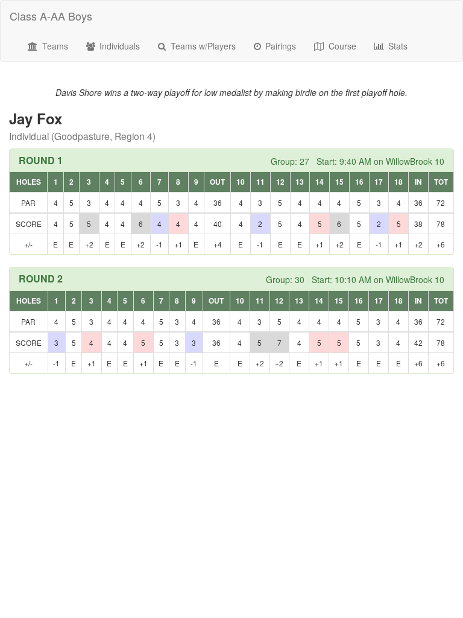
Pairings (279, 46)
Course (341, 46)
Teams (54, 46)
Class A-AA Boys (51, 16)
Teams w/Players (202, 46)
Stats (397, 46)
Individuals (118, 46)
